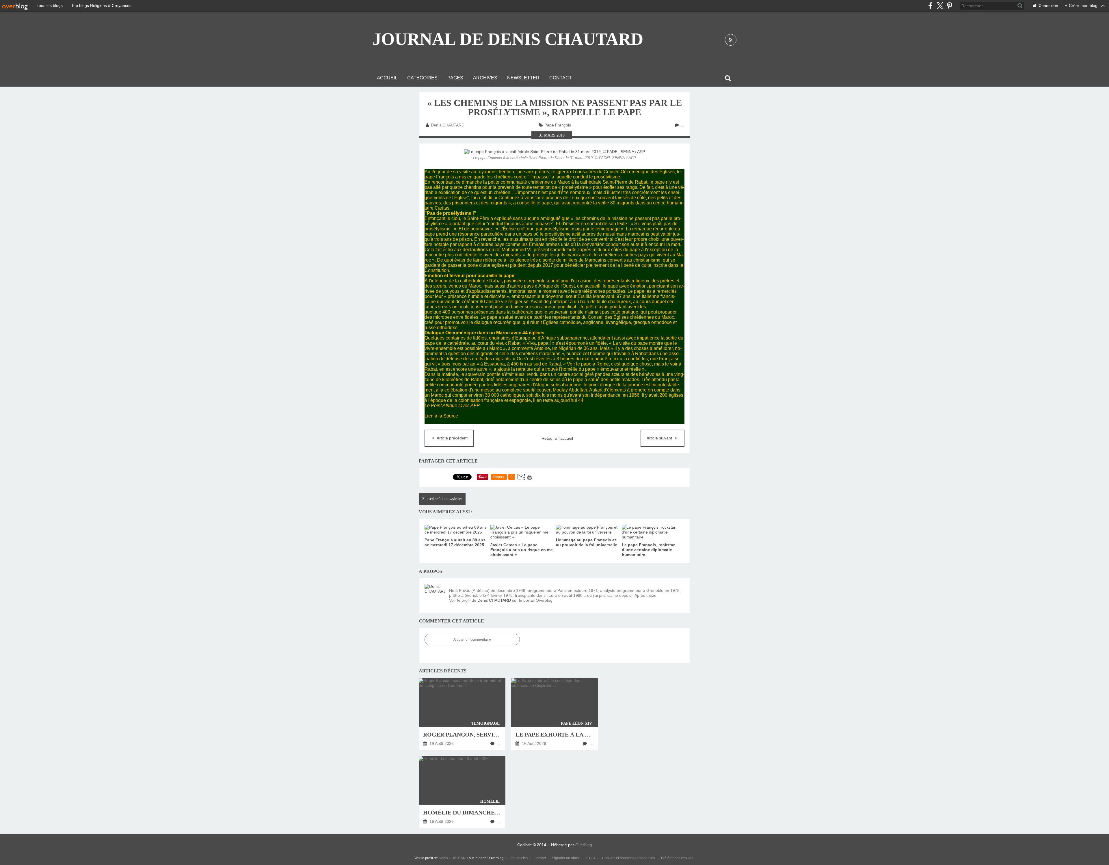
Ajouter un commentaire (472, 639)
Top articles (519, 858)
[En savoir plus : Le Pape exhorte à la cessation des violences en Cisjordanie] (554, 714)
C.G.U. (591, 858)
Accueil (387, 77)
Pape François (557, 125)
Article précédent (452, 438)
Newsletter (523, 77)
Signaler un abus (566, 858)
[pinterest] (949, 5)
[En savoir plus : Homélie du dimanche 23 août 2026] (462, 792)
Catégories (422, 77)
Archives (485, 77)
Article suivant (660, 438)
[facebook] (930, 5)
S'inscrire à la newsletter (442, 499)
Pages (455, 77)
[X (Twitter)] (940, 5)
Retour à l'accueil (557, 438)
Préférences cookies (677, 858)
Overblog (583, 844)
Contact (560, 77)
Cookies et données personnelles (628, 858)
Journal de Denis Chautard (508, 39)
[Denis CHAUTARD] (435, 594)
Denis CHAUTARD (494, 600)
